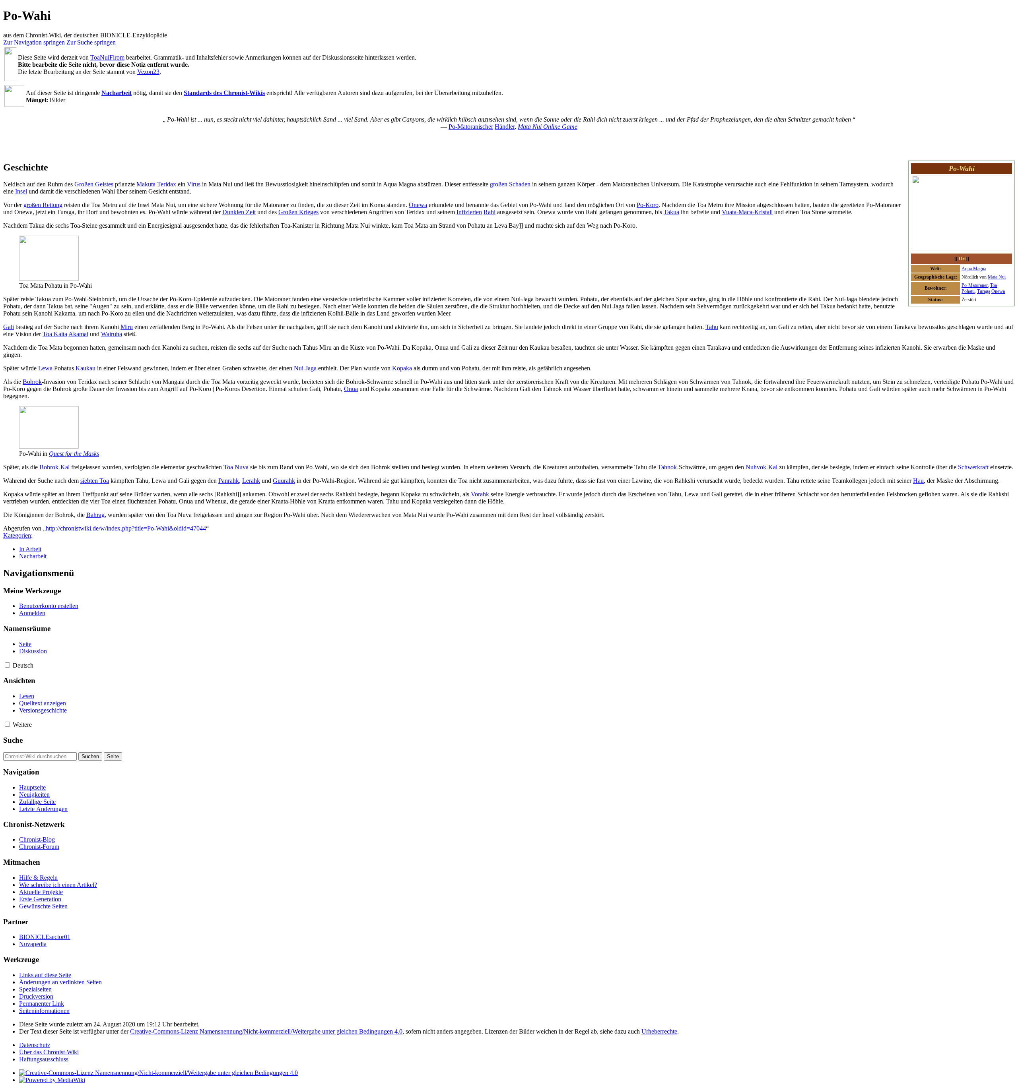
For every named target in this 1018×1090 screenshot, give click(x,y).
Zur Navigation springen (34, 42)
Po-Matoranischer (471, 126)
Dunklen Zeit (239, 212)
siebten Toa (94, 480)
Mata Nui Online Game (547, 126)
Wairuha (111, 334)
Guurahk (284, 480)
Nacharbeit (116, 92)
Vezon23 (148, 71)
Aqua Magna (974, 268)
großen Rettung (42, 204)
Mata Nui (997, 277)
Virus (193, 184)
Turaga (983, 291)
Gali (8, 326)
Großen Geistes (93, 184)
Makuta (145, 184)
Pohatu (968, 291)
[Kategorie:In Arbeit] (10, 79)
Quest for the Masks (74, 453)
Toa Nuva (236, 467)
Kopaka (402, 368)
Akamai (78, 334)
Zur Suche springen (91, 42)
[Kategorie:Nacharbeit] (14, 104)
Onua (351, 388)
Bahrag (95, 514)
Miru (126, 326)
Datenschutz (34, 1045)
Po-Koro (648, 204)
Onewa (998, 291)
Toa (993, 285)
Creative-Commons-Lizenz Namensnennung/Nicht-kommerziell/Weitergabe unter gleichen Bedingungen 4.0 (266, 1031)
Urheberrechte (659, 1031)
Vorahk (480, 494)
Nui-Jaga (305, 368)
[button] (7, 665)
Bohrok (32, 381)
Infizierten (469, 212)
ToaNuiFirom (107, 57)
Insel (21, 191)
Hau (918, 480)
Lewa (45, 368)
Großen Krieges (298, 212)
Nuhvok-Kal (761, 467)
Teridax (166, 184)
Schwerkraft (973, 467)
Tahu (711, 326)
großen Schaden (510, 184)
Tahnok (667, 467)
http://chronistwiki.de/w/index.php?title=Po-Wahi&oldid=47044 (126, 528)
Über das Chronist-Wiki (49, 1052)
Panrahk (228, 480)
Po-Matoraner (975, 285)
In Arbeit (30, 549)
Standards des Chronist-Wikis (224, 92)
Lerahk (251, 480)
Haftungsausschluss (43, 1059)
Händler (505, 126)
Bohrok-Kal (54, 467)
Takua (671, 212)
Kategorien (17, 535)
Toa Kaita (55, 334)
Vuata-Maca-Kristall (747, 212)
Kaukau (85, 368)
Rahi (489, 212)
